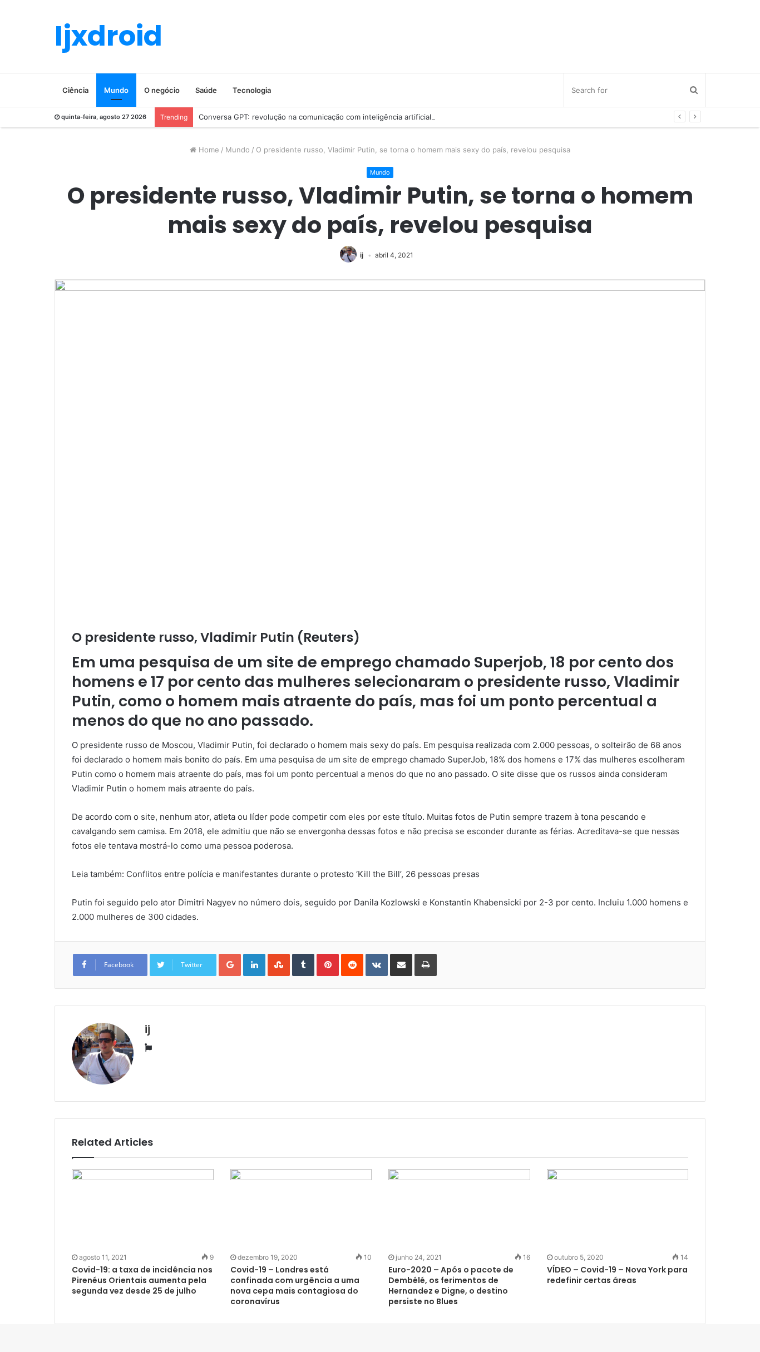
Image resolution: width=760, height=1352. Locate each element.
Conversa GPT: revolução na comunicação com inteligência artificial (315, 116)
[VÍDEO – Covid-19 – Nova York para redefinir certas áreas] (618, 1209)
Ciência (75, 90)
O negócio (162, 90)
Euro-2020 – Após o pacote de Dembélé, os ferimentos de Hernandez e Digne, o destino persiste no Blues (451, 1285)
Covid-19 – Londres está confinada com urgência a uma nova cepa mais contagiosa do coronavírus (294, 1285)
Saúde (206, 90)
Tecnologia (252, 90)
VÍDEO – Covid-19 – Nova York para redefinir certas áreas (617, 1275)
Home (207, 149)
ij (361, 255)
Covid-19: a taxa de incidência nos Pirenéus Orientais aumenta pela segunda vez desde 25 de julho (142, 1280)
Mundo (116, 90)
